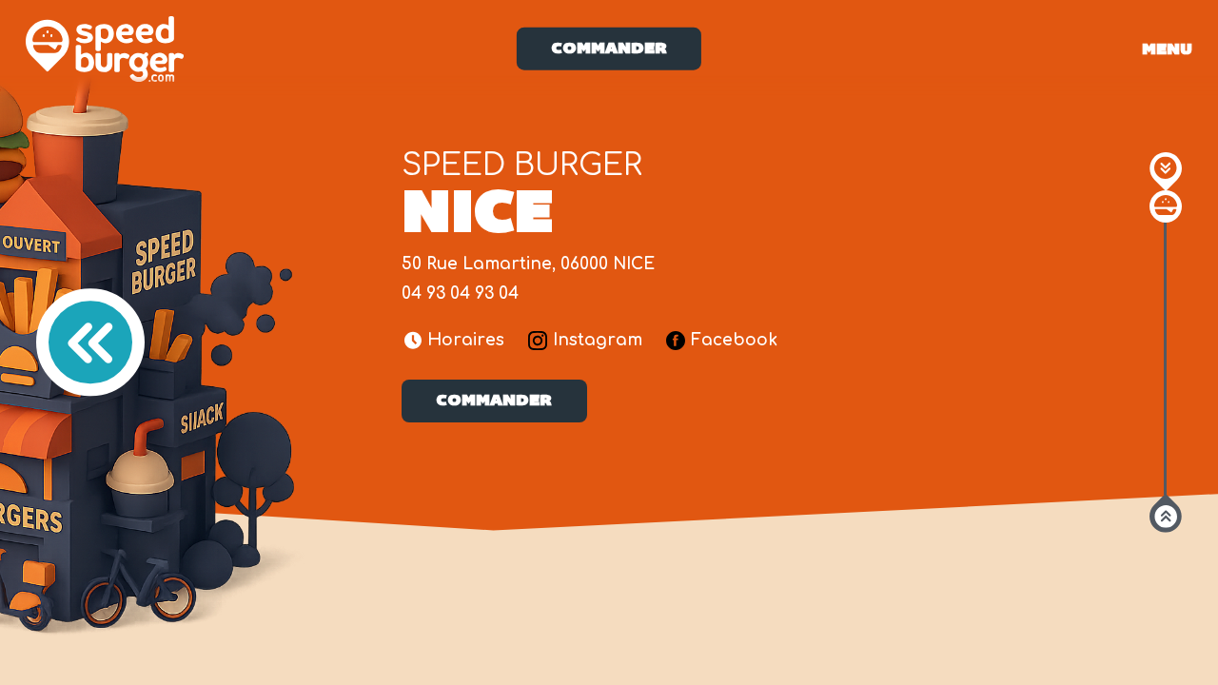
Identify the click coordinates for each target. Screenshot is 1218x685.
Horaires (465, 340)
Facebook (734, 340)
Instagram (597, 340)
